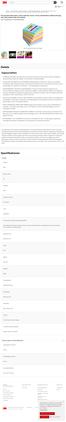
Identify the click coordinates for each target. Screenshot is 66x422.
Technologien (5, 400)
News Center (24, 387)
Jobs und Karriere (6, 391)
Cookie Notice (43, 410)
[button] (55, 417)
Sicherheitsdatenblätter (42, 387)
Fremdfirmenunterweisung (8, 398)
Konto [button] (59, 6)
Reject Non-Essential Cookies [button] (47, 413)
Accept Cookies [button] (44, 416)
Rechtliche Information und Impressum (16, 407)
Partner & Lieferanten (7, 394)
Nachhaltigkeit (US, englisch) (8, 396)
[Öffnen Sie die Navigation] (62, 3)
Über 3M (4, 389)
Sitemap (58, 389)
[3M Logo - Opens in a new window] (4, 2)
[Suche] (55, 2)
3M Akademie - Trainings (42, 391)
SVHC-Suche (40, 389)
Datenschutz (29, 407)
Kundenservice (59, 387)
